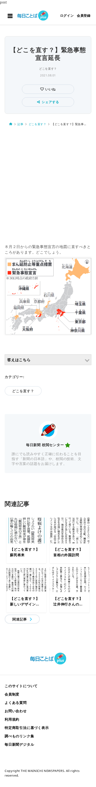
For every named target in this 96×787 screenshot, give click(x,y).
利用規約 (12, 719)
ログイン (67, 15)
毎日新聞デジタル (19, 744)
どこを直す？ (48, 69)
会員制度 (12, 694)
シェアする (50, 102)
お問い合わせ (16, 711)
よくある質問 (16, 702)
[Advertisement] (48, 185)
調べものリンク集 (19, 736)
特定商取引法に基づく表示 (27, 727)
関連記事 (19, 619)
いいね (49, 89)
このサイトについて (21, 685)
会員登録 (84, 15)
